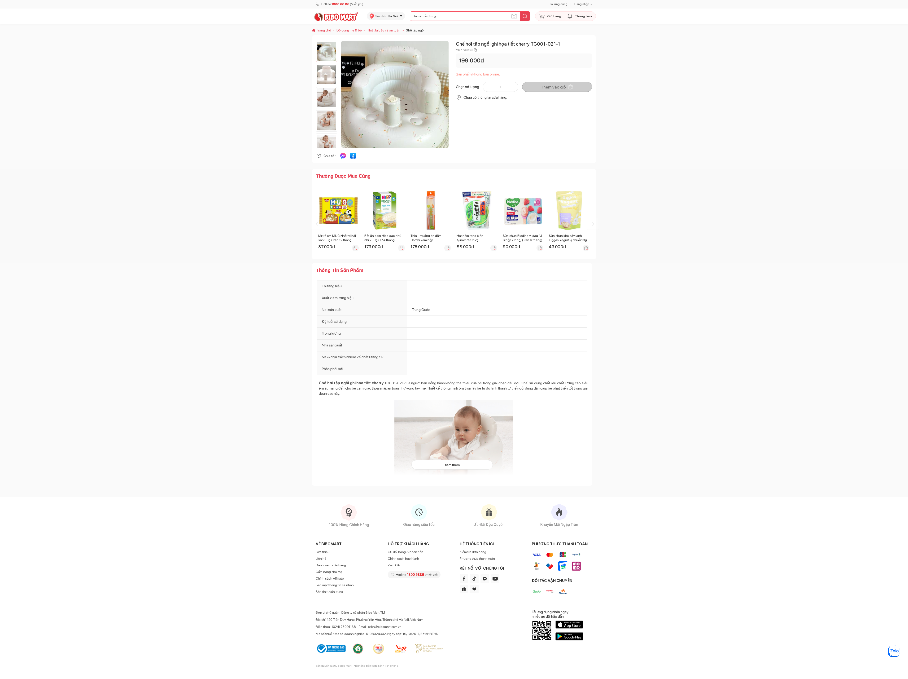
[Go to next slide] (592, 224)
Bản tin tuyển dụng (329, 592)
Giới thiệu (323, 552)
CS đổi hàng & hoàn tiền (405, 552)
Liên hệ (321, 558)
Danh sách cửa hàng (331, 565)
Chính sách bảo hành (403, 558)
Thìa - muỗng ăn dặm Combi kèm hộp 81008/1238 (425, 240)
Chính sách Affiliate (330, 578)
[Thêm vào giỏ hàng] (355, 248)
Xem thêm (452, 465)
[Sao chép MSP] (475, 50)
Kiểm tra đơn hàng (473, 552)
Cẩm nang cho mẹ (329, 572)
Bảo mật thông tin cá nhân (335, 585)
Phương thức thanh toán (477, 558)
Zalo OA (394, 565)
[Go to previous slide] (317, 224)
